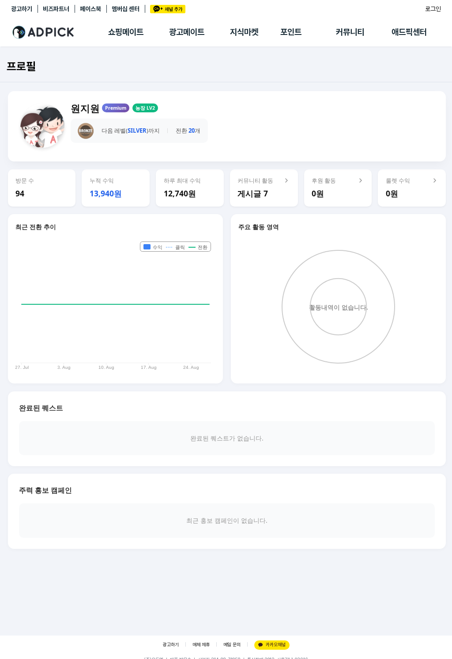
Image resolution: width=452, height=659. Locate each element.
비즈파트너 (56, 8)
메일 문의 (232, 645)
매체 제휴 (201, 645)
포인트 (290, 32)
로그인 (433, 9)
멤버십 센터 (125, 8)
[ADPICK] (59, 32)
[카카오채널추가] (167, 9)
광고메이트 (186, 32)
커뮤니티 (350, 32)
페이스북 (90, 8)
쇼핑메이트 (125, 32)
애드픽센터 (409, 32)
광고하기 (21, 8)
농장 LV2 (145, 108)
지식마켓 (244, 32)
